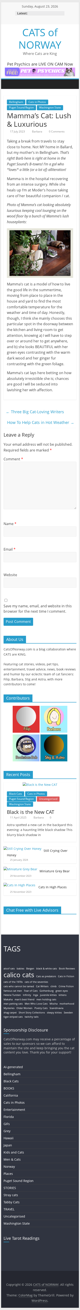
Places (8, 1174)
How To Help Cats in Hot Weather (40, 422)
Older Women (24, 1008)
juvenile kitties (48, 995)
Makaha (8, 999)
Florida (9, 1117)
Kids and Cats (14, 1152)
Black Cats (15, 794)
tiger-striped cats (13, 1016)
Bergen (30, 968)
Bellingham (16, 102)
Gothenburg (47, 990)
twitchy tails (31, 1016)
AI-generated (13, 1067)
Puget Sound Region (21, 107)
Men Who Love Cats (36, 1003)
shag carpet (10, 1012)
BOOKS (9, 1088)
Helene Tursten (12, 995)
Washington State (50, 107)
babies (20, 968)
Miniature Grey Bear (55, 871)
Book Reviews (67, 968)
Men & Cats (12, 1159)
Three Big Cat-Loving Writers (35, 411)
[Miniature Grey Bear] (20, 869)
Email (10, 549)
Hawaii (9, 1138)
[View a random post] (72, 84)
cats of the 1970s (13, 981)
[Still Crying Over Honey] (22, 849)
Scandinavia (56, 1008)
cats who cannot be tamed (19, 986)
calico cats (19, 974)
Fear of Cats (31, 990)
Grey (7, 1131)
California (11, 1095)
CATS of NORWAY (39, 38)
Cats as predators (46, 976)
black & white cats (46, 968)
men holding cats (46, 999)
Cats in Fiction (66, 976)
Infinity (27, 995)
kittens (62, 995)
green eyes (62, 990)
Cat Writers (42, 986)
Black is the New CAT (30, 811)
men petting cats (13, 1003)
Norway (9, 1166)
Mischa (54, 1003)
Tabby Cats (12, 1202)
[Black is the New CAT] (40, 784)
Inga (35, 995)
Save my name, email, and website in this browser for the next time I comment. (38, 609)
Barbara (37, 131)
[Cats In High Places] (20, 885)
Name (10, 523)
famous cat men (13, 990)
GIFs (7, 1124)
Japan (8, 1145)
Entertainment (14, 1109)
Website (10, 574)
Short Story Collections (32, 1012)
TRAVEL (9, 1209)
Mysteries (9, 1008)
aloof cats (9, 968)
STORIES (10, 1188)
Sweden (68, 1012)
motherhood (67, 1003)
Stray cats (11, 1195)
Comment (13, 459)
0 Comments (56, 131)
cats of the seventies (36, 981)
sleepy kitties (54, 1012)
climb (53, 986)
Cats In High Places (53, 887)
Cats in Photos (37, 102)
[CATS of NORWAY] (8, 84)
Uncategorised (48, 799)
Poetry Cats (41, 1008)
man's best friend (24, 999)
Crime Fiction (66, 986)
